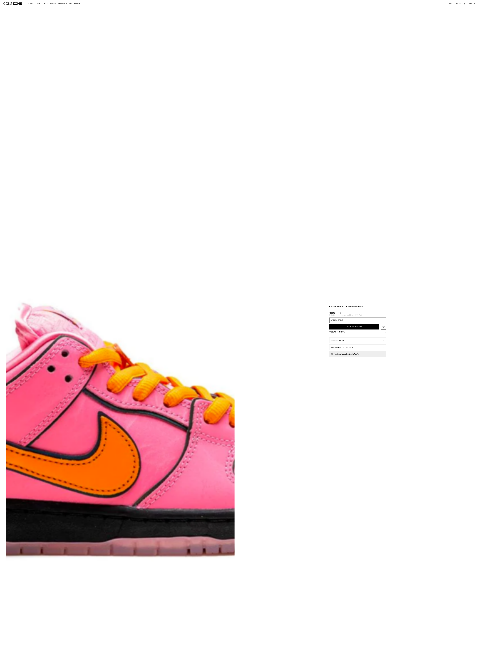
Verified (77, 4)
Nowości (31, 4)
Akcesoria (62, 4)
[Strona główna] (12, 3)
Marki (39, 4)
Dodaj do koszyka (354, 327)
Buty (46, 4)
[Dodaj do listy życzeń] (383, 326)
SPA (70, 4)
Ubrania (53, 4)
